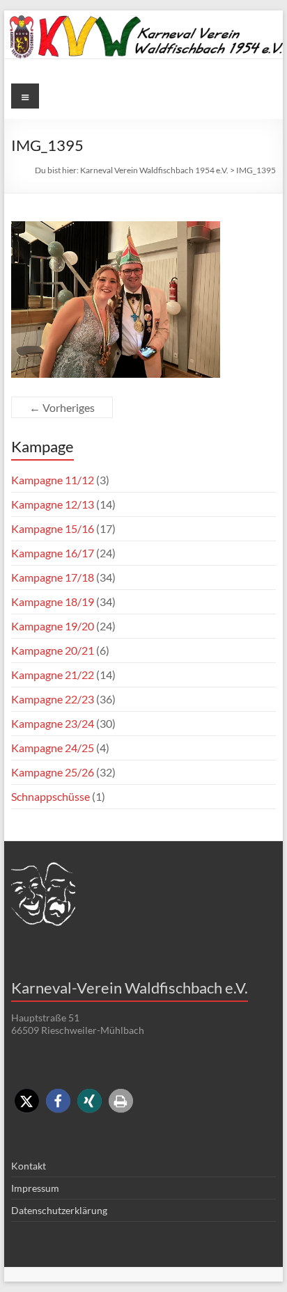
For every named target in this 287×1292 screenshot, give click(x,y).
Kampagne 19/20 (52, 625)
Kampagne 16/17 (52, 552)
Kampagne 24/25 (52, 747)
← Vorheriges (62, 407)
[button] (27, 1101)
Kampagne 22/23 (52, 698)
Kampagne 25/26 (52, 772)
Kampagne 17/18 (52, 577)
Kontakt (28, 1166)
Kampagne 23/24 (52, 723)
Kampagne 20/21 (52, 650)
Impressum (35, 1188)
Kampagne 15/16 (52, 528)
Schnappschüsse (50, 796)
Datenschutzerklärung (59, 1210)
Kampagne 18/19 (52, 601)
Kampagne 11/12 (52, 479)
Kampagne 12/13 (52, 504)
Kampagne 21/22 (52, 674)
